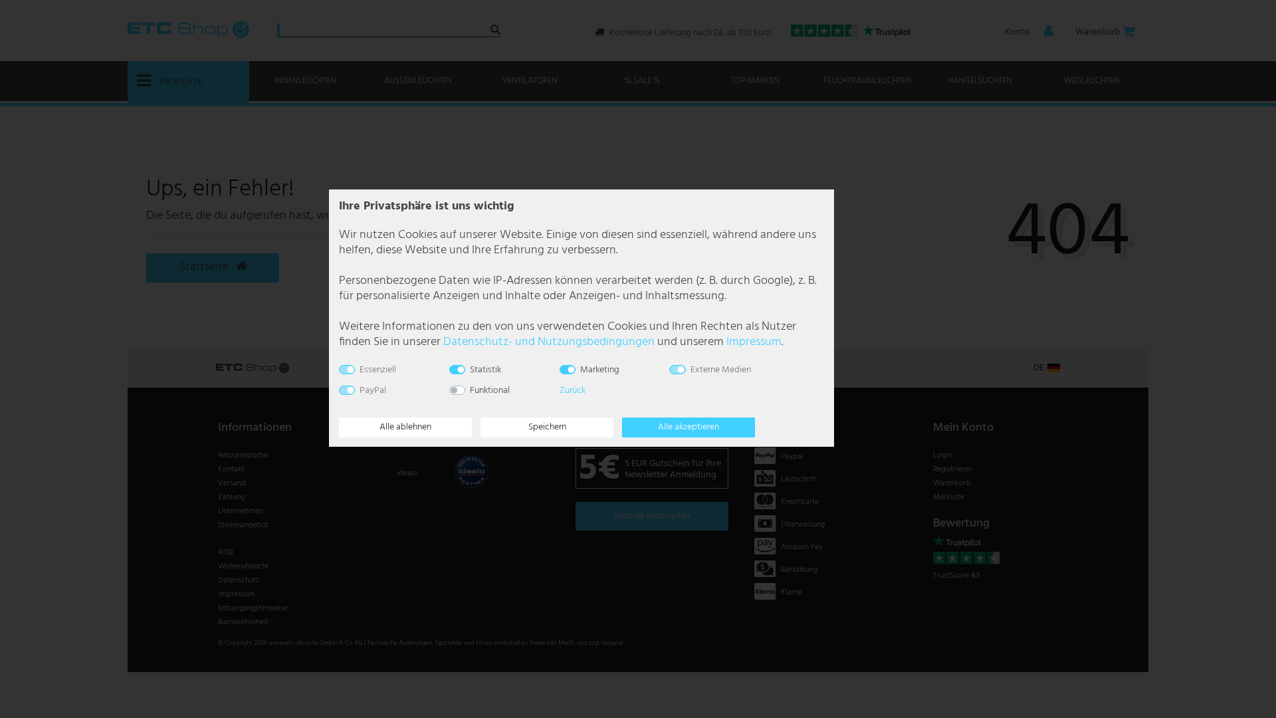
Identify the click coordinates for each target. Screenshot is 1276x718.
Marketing (599, 370)
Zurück (572, 391)
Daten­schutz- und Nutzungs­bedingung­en (549, 342)
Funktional (490, 391)
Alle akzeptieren (688, 427)
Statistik (485, 370)
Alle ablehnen (405, 427)
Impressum (754, 342)
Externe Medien (721, 370)
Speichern (547, 427)
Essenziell (378, 370)
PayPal (373, 391)
